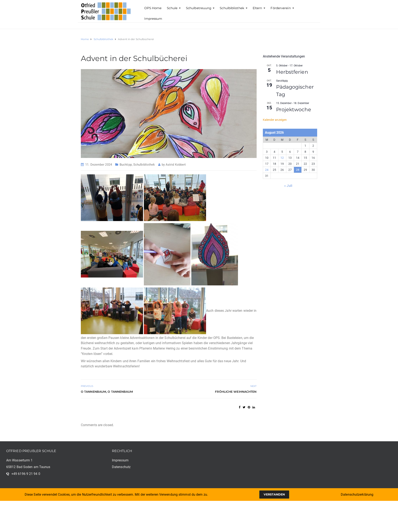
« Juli (288, 186)
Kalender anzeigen (275, 119)
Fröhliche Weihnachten (235, 392)
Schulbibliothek (232, 8)
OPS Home (153, 8)
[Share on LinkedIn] (253, 407)
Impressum (153, 19)
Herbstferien (292, 72)
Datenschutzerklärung (357, 494)
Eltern (257, 8)
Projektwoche (293, 109)
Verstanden (274, 494)
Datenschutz (121, 467)
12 (282, 157)
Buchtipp (126, 164)
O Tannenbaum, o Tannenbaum (107, 392)
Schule (172, 8)
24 (266, 169)
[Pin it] (249, 407)
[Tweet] (244, 407)
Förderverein (281, 8)
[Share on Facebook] (239, 407)
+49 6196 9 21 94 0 (25, 474)
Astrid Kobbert (176, 164)
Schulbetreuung (198, 8)
